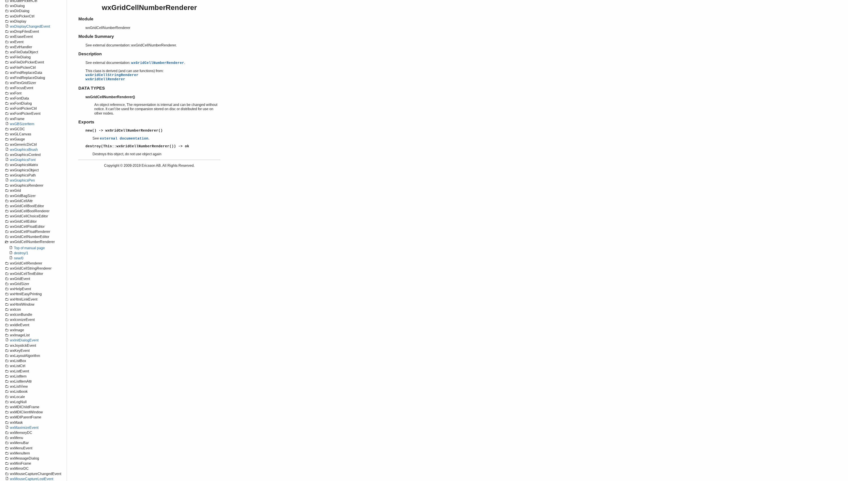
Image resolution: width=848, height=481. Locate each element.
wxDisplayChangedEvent (30, 26)
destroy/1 (21, 253)
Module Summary (96, 36)
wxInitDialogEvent (24, 340)
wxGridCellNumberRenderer (157, 63)
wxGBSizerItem (22, 124)
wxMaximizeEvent (24, 427)
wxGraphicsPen (22, 180)
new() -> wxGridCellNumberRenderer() (124, 131)
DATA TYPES (91, 88)
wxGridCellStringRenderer (111, 75)
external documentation (124, 139)
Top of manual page (29, 248)
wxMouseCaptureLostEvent (31, 479)
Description (90, 54)
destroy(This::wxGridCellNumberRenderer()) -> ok (137, 146)
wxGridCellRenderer (105, 79)
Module (85, 19)
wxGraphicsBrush (24, 149)
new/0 (18, 258)
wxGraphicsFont (23, 160)
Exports (86, 122)
